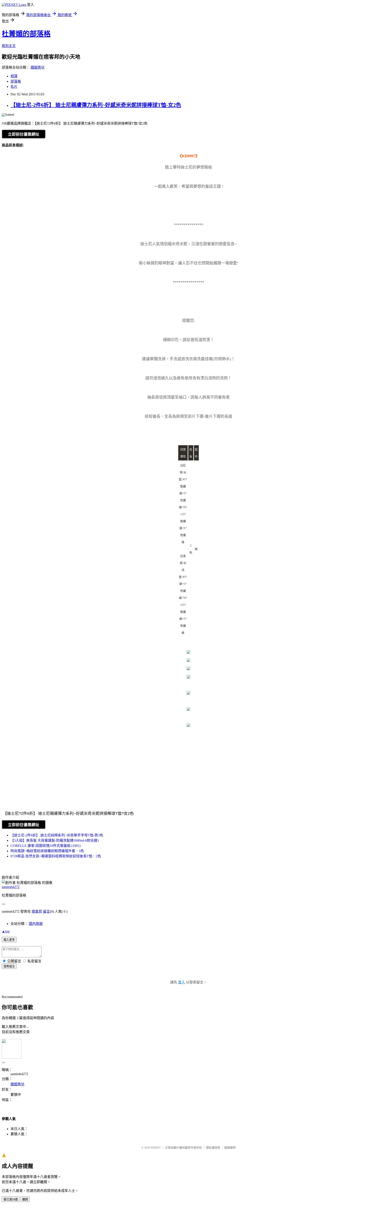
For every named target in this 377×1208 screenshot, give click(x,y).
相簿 (13, 76)
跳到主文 (9, 46)
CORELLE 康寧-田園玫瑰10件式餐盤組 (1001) (45, 846)
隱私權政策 (213, 1147)
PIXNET (156, 1147)
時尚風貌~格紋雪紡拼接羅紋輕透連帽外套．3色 (47, 851)
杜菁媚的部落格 (26, 34)
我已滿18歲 (10, 1199)
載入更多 (9, 939)
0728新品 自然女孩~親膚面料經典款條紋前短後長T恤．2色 (55, 856)
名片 (13, 86)
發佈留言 (9, 966)
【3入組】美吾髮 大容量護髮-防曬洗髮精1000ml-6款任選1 (54, 840)
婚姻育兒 (38, 67)
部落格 (15, 81)
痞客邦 (37, 911)
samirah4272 (10, 887)
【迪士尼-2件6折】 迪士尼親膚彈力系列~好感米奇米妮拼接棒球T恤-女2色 (95, 105)
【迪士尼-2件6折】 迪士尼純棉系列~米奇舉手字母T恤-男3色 (56, 835)
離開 (25, 1199)
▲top (6, 931)
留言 (46, 911)
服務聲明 (230, 1147)
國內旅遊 (36, 923)
